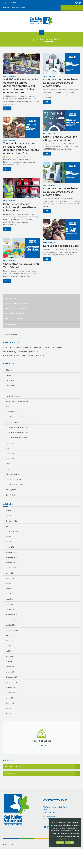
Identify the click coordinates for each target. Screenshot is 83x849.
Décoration (10, 385)
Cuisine (8, 375)
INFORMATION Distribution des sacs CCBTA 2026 (23, 356)
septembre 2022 (12, 568)
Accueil (33, 42)
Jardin (8, 406)
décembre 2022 (11, 557)
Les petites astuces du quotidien (17, 427)
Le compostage (11, 412)
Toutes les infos (11, 334)
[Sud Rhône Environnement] (41, 21)
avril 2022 (9, 594)
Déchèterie (10, 380)
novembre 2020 (11, 682)
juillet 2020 (10, 703)
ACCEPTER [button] (69, 842)
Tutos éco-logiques (13, 474)
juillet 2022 (10, 578)
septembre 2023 (12, 531)
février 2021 (10, 667)
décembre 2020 (11, 677)
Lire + (7, 108)
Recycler (9, 464)
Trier (7, 469)
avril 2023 (9, 542)
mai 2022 (9, 588)
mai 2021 (9, 651)
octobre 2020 (11, 687)
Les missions (10, 298)
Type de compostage (13, 479)
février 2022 (10, 604)
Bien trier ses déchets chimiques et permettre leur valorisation (20, 207)
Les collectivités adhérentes (18, 308)
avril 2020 (9, 713)
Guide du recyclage (13, 767)
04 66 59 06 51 (10, 2)
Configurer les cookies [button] (65, 839)
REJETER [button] (60, 842)
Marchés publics (18, 8)
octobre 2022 (11, 562)
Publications (10, 324)
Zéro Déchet (10, 495)
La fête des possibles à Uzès (61, 245)
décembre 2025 (11, 521)
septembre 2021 (12, 630)
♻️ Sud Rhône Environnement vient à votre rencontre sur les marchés (32, 348)
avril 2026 (9, 516)
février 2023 (10, 547)
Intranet (5, 8)
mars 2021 (9, 661)
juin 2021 (9, 646)
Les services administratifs (17, 314)
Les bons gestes (12, 422)
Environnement (12, 391)
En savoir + (41, 746)
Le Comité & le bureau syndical (18, 303)
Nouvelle (9, 448)
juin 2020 (9, 708)
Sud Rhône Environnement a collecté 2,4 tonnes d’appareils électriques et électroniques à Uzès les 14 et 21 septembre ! (20, 86)
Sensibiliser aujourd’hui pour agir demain (20, 352)
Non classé (10, 443)
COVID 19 (9, 370)
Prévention (10, 453)
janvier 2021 (10, 672)
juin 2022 (9, 583)
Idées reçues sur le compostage (17, 401)
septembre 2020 (12, 693)
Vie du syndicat (11, 490)
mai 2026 (9, 510)
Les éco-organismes (13, 319)
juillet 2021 (10, 641)
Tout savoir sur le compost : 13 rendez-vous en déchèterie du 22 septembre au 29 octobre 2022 (21, 148)
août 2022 (9, 573)
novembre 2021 (11, 620)
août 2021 (9, 635)
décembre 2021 (11, 614)
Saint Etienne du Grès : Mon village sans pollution (60, 138)
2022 (40, 42)
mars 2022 (9, 599)
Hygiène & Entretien (13, 396)
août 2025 (9, 526)
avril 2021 (9, 656)
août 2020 (9, 698)
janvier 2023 (10, 552)
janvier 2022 (10, 609)
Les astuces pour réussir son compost (19, 417)
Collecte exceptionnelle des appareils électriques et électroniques (61, 83)
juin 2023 (9, 536)
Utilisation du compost (14, 484)
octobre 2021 (11, 625)
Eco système (10, 773)
